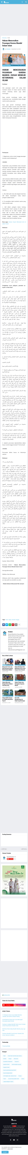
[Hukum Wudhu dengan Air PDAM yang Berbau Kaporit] (7, 693)
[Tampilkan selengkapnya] (19, 624)
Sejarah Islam (6, 1067)
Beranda (4, 37)
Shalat (4, 1058)
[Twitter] (6, 624)
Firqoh (10, 1058)
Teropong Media (6, 1046)
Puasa (20, 1075)
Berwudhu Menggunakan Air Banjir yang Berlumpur (20, 699)
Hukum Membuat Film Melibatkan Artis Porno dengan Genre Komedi (20, 668)
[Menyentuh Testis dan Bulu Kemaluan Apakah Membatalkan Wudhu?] (7, 662)
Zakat (22, 1078)
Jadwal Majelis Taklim (8, 1081)
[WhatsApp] (10, 624)
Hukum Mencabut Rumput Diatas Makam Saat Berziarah (7, 684)
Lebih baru (4, 849)
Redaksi (10, 632)
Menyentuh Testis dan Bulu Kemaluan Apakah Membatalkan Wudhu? (7, 668)
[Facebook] (3, 624)
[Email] (16, 624)
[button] (2, 2)
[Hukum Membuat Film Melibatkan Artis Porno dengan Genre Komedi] (20, 662)
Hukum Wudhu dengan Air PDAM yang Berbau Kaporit (7, 699)
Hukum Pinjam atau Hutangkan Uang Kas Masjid (19, 684)
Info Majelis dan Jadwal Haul (9, 1075)
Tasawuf (17, 1061)
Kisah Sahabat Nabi (7, 1073)
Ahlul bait (16, 1058)
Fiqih (9, 37)
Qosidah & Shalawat (7, 1061)
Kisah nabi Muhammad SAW (9, 1070)
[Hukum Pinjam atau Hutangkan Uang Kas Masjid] (20, 677)
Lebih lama (23, 849)
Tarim (4, 1078)
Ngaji (10, 619)
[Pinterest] (13, 624)
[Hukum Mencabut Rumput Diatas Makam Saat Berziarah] (7, 677)
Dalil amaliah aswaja (16, 1064)
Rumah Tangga (15, 619)
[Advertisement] (14, 20)
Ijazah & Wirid (6, 1064)
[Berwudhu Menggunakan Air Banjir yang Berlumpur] (20, 693)
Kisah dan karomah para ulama (15, 1055)
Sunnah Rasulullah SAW (13, 1078)
